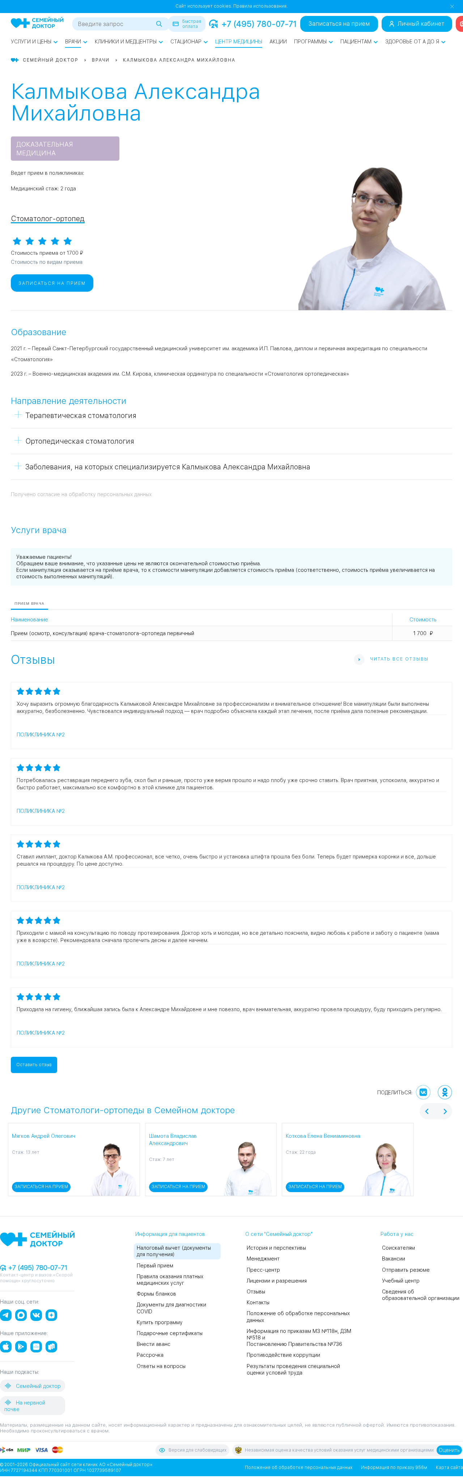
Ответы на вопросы (161, 1366)
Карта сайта (449, 1467)
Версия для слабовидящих (197, 1450)
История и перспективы (276, 1248)
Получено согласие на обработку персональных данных (81, 494)
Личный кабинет (421, 23)
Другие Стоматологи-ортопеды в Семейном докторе (123, 1110)
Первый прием (155, 1265)
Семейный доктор (37, 1386)
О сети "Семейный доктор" (279, 1234)
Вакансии (393, 1259)
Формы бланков (156, 1294)
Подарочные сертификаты (170, 1333)
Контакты (258, 1302)
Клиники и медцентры (126, 42)
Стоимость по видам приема (46, 262)
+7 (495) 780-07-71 (259, 24)
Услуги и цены (31, 42)
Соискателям (398, 1248)
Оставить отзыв (34, 1064)
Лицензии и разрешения (277, 1281)
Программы (310, 42)
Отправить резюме (406, 1270)
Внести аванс (153, 1344)
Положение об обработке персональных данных (298, 1467)
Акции (278, 42)
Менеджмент (263, 1259)
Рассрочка (150, 1355)
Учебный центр (401, 1281)
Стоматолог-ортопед (48, 218)
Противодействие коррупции (283, 1355)
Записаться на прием (339, 23)
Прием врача (29, 603)
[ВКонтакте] (423, 1092)
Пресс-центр (263, 1270)
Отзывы (256, 1292)
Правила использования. (260, 6)
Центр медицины (238, 42)
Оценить (449, 1450)
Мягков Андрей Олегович (43, 1136)
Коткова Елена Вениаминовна (323, 1136)
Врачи (73, 42)
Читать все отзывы (399, 659)
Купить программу (160, 1322)
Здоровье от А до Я (412, 42)
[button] (12, 1159)
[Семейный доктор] (37, 23)
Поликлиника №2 (41, 735)
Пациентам (355, 42)
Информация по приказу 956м (394, 1467)
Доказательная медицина (44, 148)
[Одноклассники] (445, 1092)
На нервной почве (24, 1406)
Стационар (185, 42)
